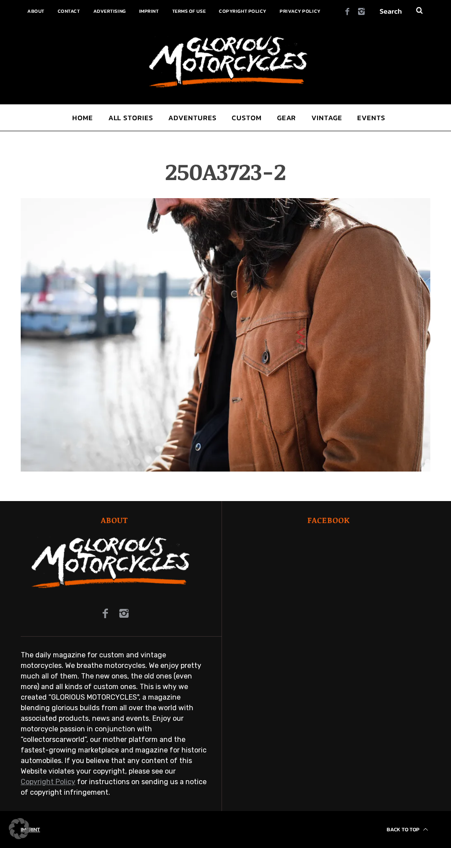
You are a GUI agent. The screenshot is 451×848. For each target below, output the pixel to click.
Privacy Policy (300, 11)
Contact (69, 11)
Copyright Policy (242, 11)
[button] (19, 828)
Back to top (404, 829)
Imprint (149, 11)
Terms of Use (189, 11)
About (35, 11)
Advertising (109, 11)
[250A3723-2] (225, 469)
